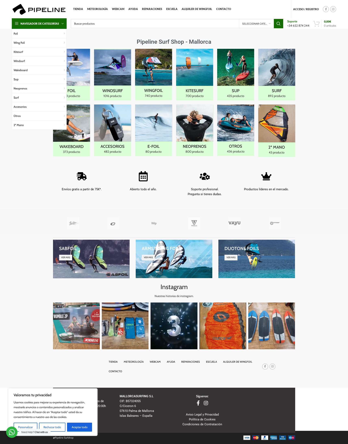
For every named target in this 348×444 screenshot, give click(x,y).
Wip (153, 223)
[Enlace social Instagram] (333, 9)
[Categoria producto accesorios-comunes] (112, 130)
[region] (53, 412)
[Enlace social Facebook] (326, 9)
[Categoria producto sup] (235, 74)
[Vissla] (194, 223)
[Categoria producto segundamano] (276, 130)
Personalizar (25, 427)
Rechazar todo (52, 427)
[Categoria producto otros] (235, 130)
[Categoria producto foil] (71, 74)
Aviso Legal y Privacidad (202, 414)
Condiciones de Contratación (202, 424)
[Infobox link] (298, 23)
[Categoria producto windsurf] (112, 74)
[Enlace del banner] (91, 259)
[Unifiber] (275, 223)
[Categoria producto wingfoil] (153, 74)
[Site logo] (39, 9)
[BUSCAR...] (278, 23)
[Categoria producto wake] (71, 130)
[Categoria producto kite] (194, 74)
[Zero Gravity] (113, 223)
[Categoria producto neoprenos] (194, 130)
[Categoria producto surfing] (276, 74)
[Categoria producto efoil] (153, 130)
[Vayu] (234, 223)
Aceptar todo (80, 427)
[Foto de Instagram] (76, 326)
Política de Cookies (202, 419)
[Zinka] (73, 223)
